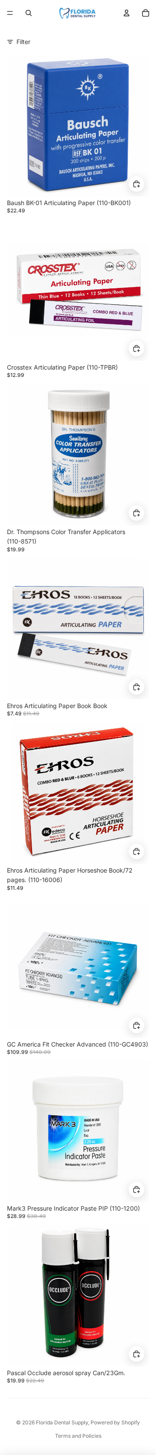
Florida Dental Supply (62, 1422)
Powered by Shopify (115, 1422)
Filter (23, 41)
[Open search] (28, 12)
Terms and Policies (78, 1436)
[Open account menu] (126, 12)
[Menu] (10, 13)
